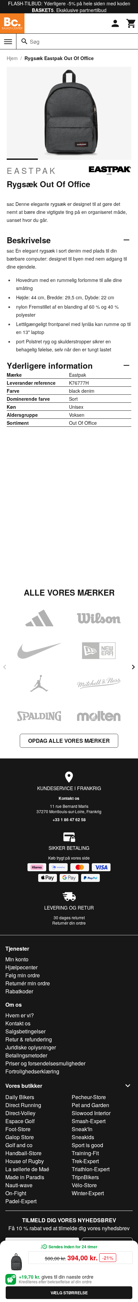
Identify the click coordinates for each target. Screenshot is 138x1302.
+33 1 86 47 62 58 (69, 820)
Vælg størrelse (69, 1293)
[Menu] (8, 42)
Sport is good (87, 1145)
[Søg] (24, 41)
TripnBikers (85, 1177)
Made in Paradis (24, 1177)
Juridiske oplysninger (30, 1047)
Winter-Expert (88, 1193)
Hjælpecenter (21, 967)
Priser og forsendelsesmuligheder (45, 1063)
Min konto (16, 959)
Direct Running (23, 1105)
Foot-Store (17, 1129)
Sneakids (83, 1137)
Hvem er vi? (19, 1015)
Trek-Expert (85, 1161)
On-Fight (15, 1193)
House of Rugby (24, 1161)
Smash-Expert (89, 1121)
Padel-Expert (21, 1201)
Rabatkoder (19, 991)
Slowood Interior (91, 1113)
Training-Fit (85, 1153)
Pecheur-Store (89, 1097)
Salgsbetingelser (25, 1031)
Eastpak (32, 170)
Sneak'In (82, 1129)
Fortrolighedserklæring (32, 1071)
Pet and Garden (90, 1105)
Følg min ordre (22, 975)
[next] (133, 667)
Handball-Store (23, 1153)
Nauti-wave (18, 1185)
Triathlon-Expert (91, 1169)
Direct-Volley (20, 1113)
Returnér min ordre (27, 983)
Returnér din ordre (69, 923)
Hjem (12, 58)
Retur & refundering (28, 1039)
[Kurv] (131, 23)
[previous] (4, 667)
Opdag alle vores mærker (69, 740)
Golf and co (18, 1145)
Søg (35, 41)
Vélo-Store (84, 1185)
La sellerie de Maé (27, 1169)
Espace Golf (19, 1121)
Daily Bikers (19, 1097)
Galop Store (19, 1137)
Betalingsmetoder (26, 1055)
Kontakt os (69, 798)
